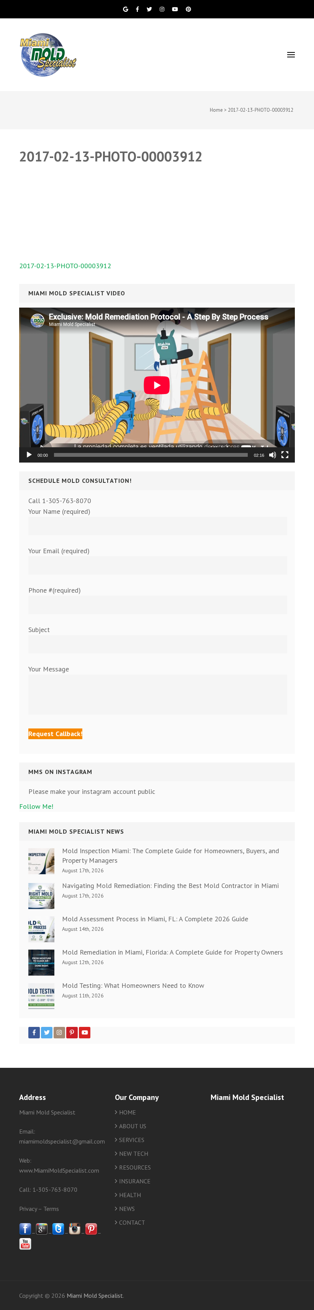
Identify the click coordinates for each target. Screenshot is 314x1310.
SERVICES (131, 1140)
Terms (51, 1208)
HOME (127, 1112)
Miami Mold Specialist (95, 1295)
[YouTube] (84, 1032)
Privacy (28, 1208)
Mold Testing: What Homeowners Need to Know (133, 985)
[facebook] (25, 1233)
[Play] (29, 455)
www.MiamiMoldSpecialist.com (59, 1170)
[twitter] (58, 1233)
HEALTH (130, 1195)
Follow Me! (36, 806)
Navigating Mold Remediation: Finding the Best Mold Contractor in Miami (170, 885)
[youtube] (25, 1247)
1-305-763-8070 (55, 1189)
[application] (157, 385)
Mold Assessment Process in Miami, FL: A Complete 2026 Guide (155, 918)
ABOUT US (132, 1126)
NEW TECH (133, 1153)
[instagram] (75, 1233)
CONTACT (132, 1222)
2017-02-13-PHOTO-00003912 (65, 265)
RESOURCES (135, 1167)
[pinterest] (91, 1233)
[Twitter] (46, 1032)
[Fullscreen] (285, 455)
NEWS (127, 1208)
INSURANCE (134, 1181)
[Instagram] (59, 1032)
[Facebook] (34, 1032)
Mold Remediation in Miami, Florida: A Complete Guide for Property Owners (172, 952)
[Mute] (272, 455)
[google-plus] (42, 1233)
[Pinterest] (72, 1032)
